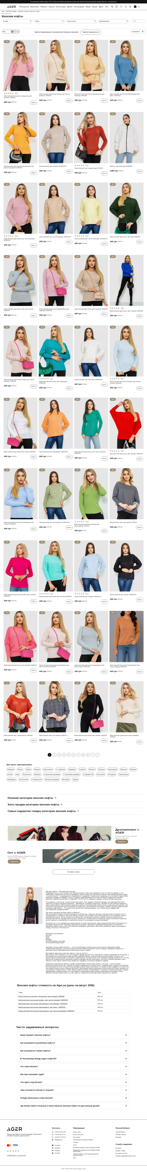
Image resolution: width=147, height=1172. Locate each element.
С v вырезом (60, 769)
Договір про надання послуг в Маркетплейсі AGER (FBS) (86, 1150)
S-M (41, 105)
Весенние (65, 779)
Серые (28, 769)
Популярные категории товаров (83, 1139)
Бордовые (72, 769)
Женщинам (24, 7)
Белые (20, 769)
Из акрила (111, 774)
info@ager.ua (58, 1139)
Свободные (12, 779)
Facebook (57, 1145)
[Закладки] (117, 7)
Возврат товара (120, 1150)
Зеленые (101, 769)
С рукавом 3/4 (88, 774)
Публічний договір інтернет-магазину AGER (86, 1147)
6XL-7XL (113, 176)
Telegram (57, 1150)
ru (135, 7)
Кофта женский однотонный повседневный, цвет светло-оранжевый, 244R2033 (46, 1011)
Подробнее (122, 841)
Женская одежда (11, 11)
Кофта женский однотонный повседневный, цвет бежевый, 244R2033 (42, 1004)
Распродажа (79, 7)
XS (111, 532)
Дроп (101, 7)
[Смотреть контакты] (112, 7)
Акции (94, 7)
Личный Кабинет (121, 1132)
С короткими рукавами (72, 774)
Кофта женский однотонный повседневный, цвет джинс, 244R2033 (41, 1007)
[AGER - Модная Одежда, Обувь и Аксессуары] (11, 6)
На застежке (23, 779)
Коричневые (112, 769)
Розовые (133, 769)
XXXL (76, 177)
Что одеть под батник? (31, 1082)
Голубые (82, 769)
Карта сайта (77, 1132)
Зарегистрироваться (90, 32)
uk (139, 7)
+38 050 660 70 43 (60, 1134)
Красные (124, 769)
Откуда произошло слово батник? (36, 1098)
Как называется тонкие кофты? (35, 1051)
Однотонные (47, 769)
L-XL (5, 745)
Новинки (43, 7)
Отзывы (75, 1142)
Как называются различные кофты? (37, 1043)
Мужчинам (34, 7)
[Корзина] (126, 7)
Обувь (88, 7)
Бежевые (11, 769)
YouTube (57, 1153)
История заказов (121, 1134)
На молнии (101, 774)
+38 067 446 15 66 (60, 1132)
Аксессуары (61, 7)
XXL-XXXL (120, 176)
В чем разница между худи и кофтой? (38, 1059)
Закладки (118, 1137)
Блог (74, 1158)
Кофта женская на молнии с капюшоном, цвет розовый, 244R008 (41, 996)
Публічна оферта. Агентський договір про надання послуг (85, 1154)
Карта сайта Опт (78, 1134)
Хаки (17, 774)
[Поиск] (130, 7)
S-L (5, 107)
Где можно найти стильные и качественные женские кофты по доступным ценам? (60, 1106)
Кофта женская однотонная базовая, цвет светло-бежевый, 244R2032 (43, 1000)
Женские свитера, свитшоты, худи (28, 11)
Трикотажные (123, 774)
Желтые (92, 769)
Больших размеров (52, 779)
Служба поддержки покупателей (125, 1156)
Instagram (57, 1148)
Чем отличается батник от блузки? (37, 1090)
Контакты (118, 1148)
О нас (75, 1145)
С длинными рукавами (52, 774)
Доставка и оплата (121, 1153)
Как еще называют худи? (32, 1074)
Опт (106, 7)
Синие (10, 774)
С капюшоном (37, 779)
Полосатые (27, 774)
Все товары (76, 1137)
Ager (3, 11)
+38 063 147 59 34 (60, 1137)
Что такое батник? (29, 1066)
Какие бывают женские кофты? (35, 1035)
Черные (37, 769)
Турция (75, 779)
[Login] (121, 7)
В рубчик (37, 774)
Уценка (52, 7)
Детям (69, 7)
